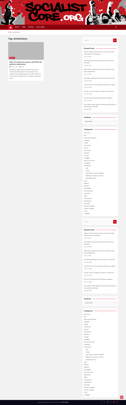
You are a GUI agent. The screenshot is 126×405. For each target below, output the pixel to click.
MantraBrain (65, 402)
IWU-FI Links (40, 27)
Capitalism (87, 140)
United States (87, 201)
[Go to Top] (121, 397)
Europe (88, 170)
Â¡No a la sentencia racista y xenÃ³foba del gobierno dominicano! (25, 63)
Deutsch (86, 148)
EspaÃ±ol (12, 57)
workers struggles (89, 208)
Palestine (86, 186)
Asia (85, 135)
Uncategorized (88, 198)
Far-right (86, 155)
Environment (87, 150)
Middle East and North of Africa (94, 176)
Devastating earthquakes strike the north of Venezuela (99, 78)
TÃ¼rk (85, 196)
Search (115, 40)
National (86, 183)
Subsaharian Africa (91, 178)
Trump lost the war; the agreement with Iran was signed (99, 85)
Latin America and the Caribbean (95, 173)
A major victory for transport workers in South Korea (99, 91)
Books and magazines (90, 138)
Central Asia (87, 145)
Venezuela (87, 203)
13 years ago (14, 66)
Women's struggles (89, 206)
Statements (87, 193)
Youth (85, 211)
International (87, 165)
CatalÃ (86, 143)
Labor (85, 181)
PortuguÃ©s (87, 188)
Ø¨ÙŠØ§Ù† (87, 213)
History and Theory (89, 160)
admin (22, 66)
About (17, 27)
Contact (31, 27)
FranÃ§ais (87, 158)
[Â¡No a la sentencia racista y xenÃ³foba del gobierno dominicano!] (26, 51)
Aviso (24, 27)
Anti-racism (87, 133)
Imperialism (87, 163)
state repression (88, 191)
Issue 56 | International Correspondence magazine (98, 98)
